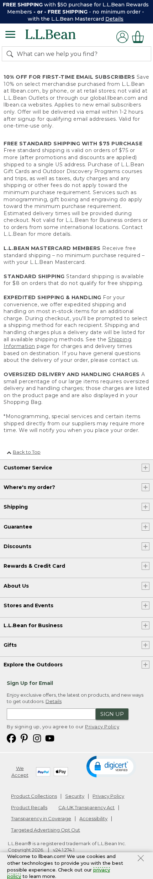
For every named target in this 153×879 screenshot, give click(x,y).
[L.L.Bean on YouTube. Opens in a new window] (49, 738)
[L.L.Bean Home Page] (60, 37)
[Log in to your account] (122, 37)
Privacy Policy (102, 726)
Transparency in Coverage (41, 818)
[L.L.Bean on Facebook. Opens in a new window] (11, 738)
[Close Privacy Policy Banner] (141, 859)
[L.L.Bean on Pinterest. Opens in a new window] (24, 738)
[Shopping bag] (140, 37)
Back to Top (27, 452)
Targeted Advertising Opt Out (45, 830)
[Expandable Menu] (10, 35)
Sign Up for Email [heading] (30, 683)
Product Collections (34, 796)
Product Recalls (29, 807)
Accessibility (93, 818)
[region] (76, 12)
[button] (111, 766)
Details (114, 19)
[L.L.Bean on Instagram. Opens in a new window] (37, 738)
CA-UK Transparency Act (86, 807)
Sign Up (112, 714)
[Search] (11, 53)
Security (74, 796)
